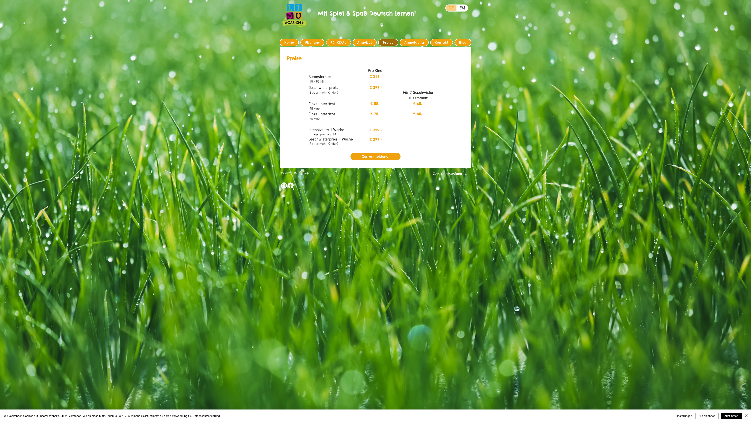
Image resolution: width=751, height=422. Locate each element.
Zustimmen (731, 416)
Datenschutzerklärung (206, 416)
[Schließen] (746, 416)
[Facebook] (291, 185)
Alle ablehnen (707, 416)
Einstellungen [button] (684, 416)
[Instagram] (284, 185)
